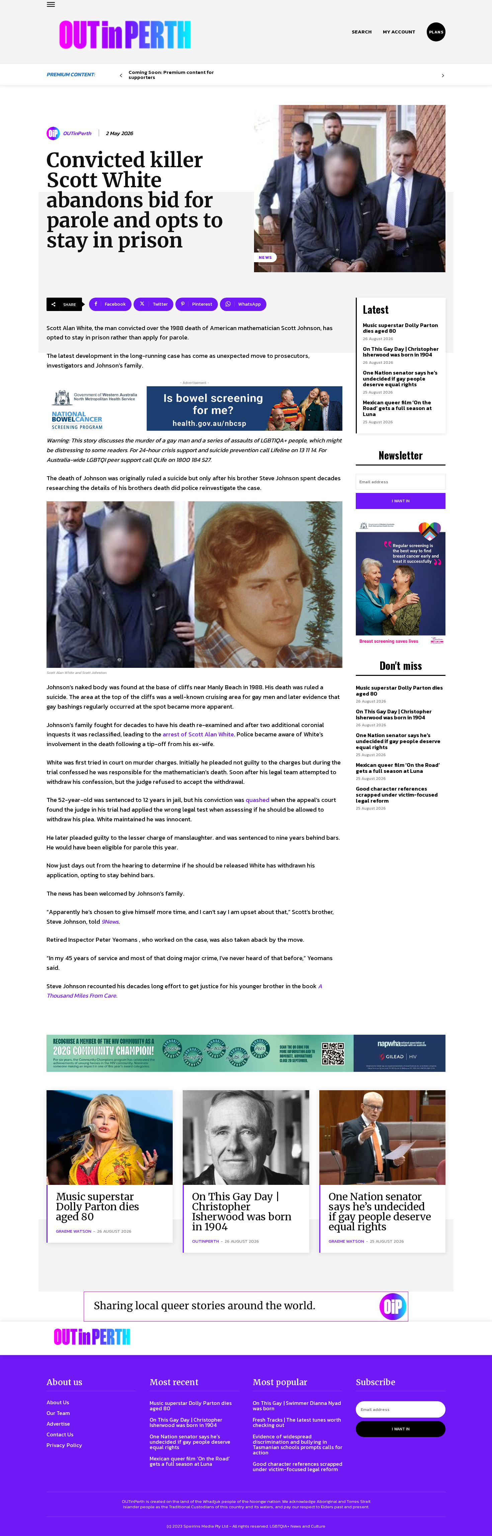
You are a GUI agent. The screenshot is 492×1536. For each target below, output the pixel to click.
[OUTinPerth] (54, 133)
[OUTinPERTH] (125, 35)
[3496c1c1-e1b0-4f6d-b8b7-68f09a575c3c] (246, 1053)
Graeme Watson (73, 1231)
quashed (257, 799)
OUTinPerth (77, 133)
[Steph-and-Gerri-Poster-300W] (400, 583)
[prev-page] (121, 76)
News (265, 257)
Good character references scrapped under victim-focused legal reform (397, 794)
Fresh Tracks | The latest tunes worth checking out (297, 1422)
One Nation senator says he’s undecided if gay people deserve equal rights (400, 378)
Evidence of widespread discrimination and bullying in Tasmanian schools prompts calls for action (297, 1444)
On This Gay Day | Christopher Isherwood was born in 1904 (401, 352)
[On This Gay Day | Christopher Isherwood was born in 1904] (246, 1137)
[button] (362, 32)
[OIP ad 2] (246, 1307)
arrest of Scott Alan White (198, 734)
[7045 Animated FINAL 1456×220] (194, 408)
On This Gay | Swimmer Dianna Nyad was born (297, 1405)
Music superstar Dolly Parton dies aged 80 (400, 328)
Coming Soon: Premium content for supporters (171, 74)
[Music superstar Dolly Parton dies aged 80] (110, 1137)
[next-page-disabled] (443, 76)
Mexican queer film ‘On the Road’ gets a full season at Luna (397, 408)
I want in (401, 501)
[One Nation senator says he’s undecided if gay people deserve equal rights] (382, 1137)
